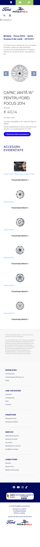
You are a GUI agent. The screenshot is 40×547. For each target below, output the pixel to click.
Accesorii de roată (13, 39)
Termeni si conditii (19, 509)
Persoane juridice (11, 422)
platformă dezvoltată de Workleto (20, 516)
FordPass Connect (12, 449)
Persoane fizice (10, 418)
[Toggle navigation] (10, 15)
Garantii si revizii (11, 439)
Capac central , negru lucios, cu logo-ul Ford (19, 174)
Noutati (8, 463)
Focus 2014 (19, 36)
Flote (7, 380)
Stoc (7, 401)
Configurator (10, 398)
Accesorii (8, 442)
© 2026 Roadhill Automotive (19, 506)
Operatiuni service (12, 436)
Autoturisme (10, 374)
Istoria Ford (9, 466)
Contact (8, 404)
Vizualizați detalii (19, 180)
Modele (7, 36)
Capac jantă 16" (9, 202)
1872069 (29, 39)
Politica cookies (19, 513)
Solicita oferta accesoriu (17, 134)
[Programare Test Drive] (20, 2)
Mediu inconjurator (12, 470)
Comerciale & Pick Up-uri (14, 377)
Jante (30, 36)
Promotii (8, 394)
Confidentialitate (19, 511)
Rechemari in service (13, 446)
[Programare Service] (28, 2)
